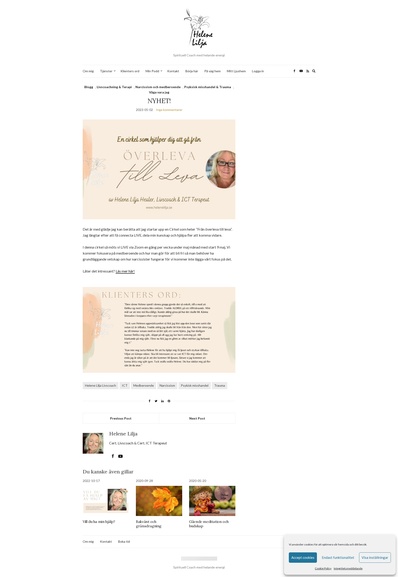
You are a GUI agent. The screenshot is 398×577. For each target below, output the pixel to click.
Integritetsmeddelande (348, 568)
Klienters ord (129, 71)
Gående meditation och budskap (209, 523)
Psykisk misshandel (194, 385)
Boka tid (124, 541)
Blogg (88, 87)
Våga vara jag (159, 92)
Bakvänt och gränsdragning (148, 523)
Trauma (219, 385)
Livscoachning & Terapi (114, 87)
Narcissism (167, 385)
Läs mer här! (125, 271)
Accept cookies (302, 557)
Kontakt (173, 71)
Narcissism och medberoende (158, 87)
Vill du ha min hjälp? (99, 521)
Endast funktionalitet (338, 557)
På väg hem (212, 71)
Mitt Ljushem (236, 71)
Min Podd (152, 71)
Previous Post (121, 418)
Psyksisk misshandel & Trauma (207, 87)
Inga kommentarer (169, 110)
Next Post (197, 418)
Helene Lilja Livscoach (100, 385)
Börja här (191, 71)
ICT (125, 385)
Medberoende (143, 385)
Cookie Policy (323, 568)
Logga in (258, 71)
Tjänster (106, 71)
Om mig (88, 71)
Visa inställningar (375, 557)
